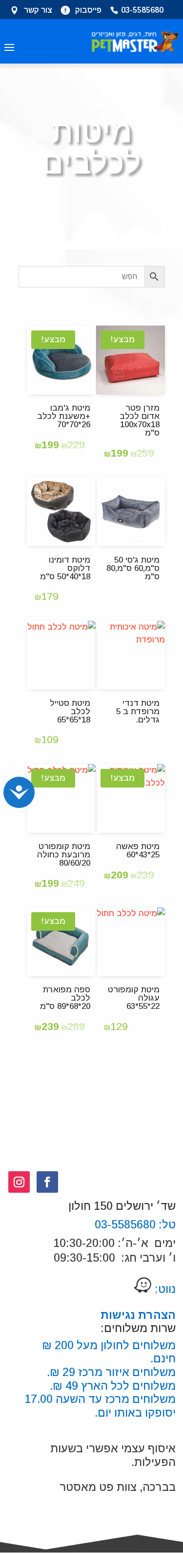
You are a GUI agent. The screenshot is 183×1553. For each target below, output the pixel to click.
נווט (164, 1289)
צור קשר (38, 10)
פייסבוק (88, 10)
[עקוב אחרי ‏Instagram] (19, 1182)
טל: (166, 1224)
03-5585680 (142, 10)
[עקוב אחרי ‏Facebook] (47, 1182)
